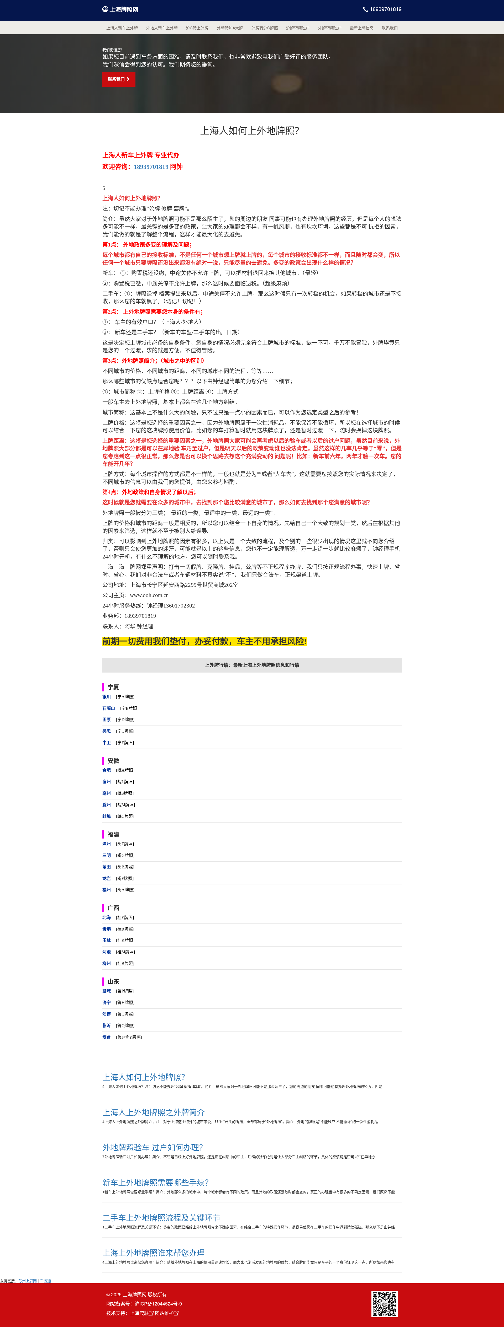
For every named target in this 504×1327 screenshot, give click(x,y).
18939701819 (385, 9)
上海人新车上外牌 (122, 27)
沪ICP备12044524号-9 (158, 1303)
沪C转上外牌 (197, 27)
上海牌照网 (123, 9)
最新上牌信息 (362, 27)
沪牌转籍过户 (298, 27)
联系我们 (390, 27)
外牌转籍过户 (330, 27)
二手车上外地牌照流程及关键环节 (161, 1217)
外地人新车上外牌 (162, 27)
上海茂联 (139, 1312)
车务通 (45, 1280)
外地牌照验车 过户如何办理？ (154, 1147)
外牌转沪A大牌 (230, 27)
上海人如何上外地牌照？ (145, 1076)
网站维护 (164, 1312)
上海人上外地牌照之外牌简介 (153, 1112)
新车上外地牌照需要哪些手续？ (157, 1182)
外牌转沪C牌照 (264, 27)
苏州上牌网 (27, 1280)
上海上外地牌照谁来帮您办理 (153, 1252)
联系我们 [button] (117, 79)
